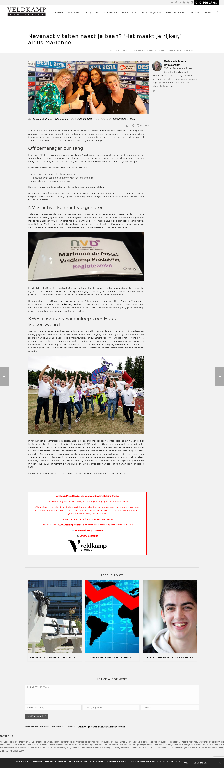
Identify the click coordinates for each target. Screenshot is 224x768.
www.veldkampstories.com (71, 525)
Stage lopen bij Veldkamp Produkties (170, 657)
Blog (132, 119)
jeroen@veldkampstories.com (89, 530)
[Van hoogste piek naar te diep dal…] (112, 617)
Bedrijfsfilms (91, 13)
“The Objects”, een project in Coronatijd (54, 657)
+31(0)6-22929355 (89, 536)
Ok (186, 763)
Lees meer (200, 763)
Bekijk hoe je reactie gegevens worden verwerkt (101, 727)
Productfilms (129, 13)
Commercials (109, 13)
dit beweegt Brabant (71, 304)
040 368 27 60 (206, 2)
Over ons (194, 13)
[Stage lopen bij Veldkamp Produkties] (170, 617)
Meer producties (174, 13)
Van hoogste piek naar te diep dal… (112, 657)
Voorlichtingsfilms (151, 13)
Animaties (73, 13)
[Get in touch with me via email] (158, 91)
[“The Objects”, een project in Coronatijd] (55, 617)
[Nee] (220, 762)
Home (112, 50)
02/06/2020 (85, 119)
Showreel (58, 13)
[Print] (127, 126)
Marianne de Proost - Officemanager (51, 119)
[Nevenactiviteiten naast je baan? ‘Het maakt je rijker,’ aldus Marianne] (88, 87)
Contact (208, 13)
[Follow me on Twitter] (154, 91)
